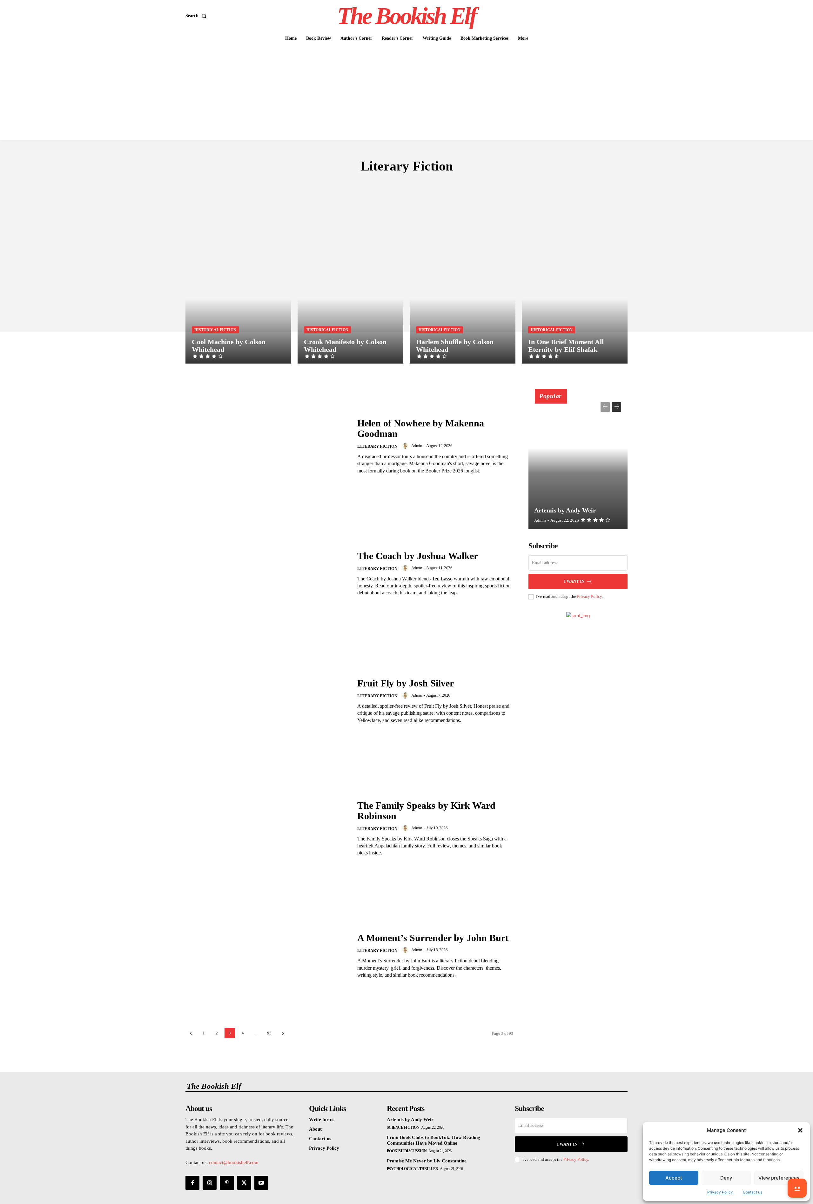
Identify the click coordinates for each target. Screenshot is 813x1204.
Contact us (752, 1192)
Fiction (403, 185)
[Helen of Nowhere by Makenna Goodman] (267, 446)
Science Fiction (403, 1127)
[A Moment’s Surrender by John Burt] (267, 955)
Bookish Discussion (407, 1151)
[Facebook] (192, 1183)
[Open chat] (797, 1188)
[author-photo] (406, 446)
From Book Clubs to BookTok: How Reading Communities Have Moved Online (433, 1140)
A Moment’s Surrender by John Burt (432, 938)
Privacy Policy (720, 1192)
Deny (726, 1178)
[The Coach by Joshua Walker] (267, 573)
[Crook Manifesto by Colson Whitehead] (350, 284)
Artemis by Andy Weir (565, 510)
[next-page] (283, 1033)
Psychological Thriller (412, 1169)
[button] (800, 1130)
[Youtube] (261, 1183)
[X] (244, 1183)
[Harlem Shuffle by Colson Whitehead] (462, 284)
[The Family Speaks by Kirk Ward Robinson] (267, 828)
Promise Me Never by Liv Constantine (427, 1160)
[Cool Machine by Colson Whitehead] (238, 284)
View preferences (778, 1178)
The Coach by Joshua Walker (417, 556)
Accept (673, 1178)
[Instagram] (210, 1183)
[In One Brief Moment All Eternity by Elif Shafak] (575, 284)
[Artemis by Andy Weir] (578, 462)
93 (269, 1033)
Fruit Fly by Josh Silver (405, 683)
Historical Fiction (215, 330)
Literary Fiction (377, 446)
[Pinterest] (227, 1183)
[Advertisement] (406, 92)
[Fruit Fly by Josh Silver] (267, 701)
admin (416, 445)
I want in (574, 581)
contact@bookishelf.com (234, 1162)
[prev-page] (190, 1033)
